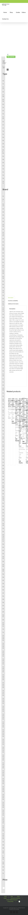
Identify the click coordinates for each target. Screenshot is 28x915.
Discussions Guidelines (15, 898)
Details (9, 418)
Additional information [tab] (13, 304)
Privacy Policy (10, 901)
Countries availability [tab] (13, 301)
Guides (5, 898)
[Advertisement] (14, 37)
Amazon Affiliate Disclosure (12, 900)
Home (5, 896)
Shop (12, 896)
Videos (18, 896)
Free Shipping (11, 57)
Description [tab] (10, 297)
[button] (14, 19)
